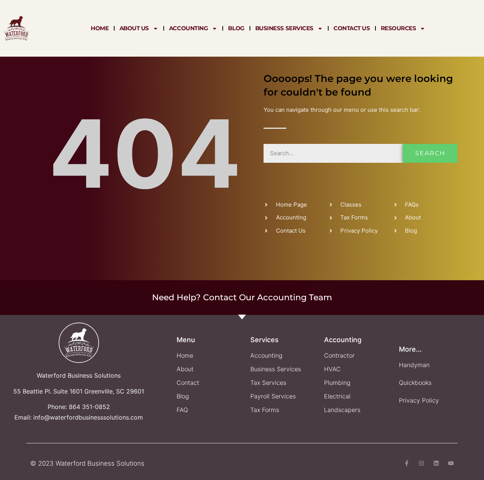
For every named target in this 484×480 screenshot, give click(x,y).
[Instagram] (421, 463)
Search (430, 153)
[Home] (16, 28)
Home (100, 28)
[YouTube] (451, 463)
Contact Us (352, 28)
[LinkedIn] (436, 463)
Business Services (284, 28)
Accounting (188, 28)
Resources (398, 28)
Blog (236, 28)
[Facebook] (407, 463)
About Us (134, 28)
